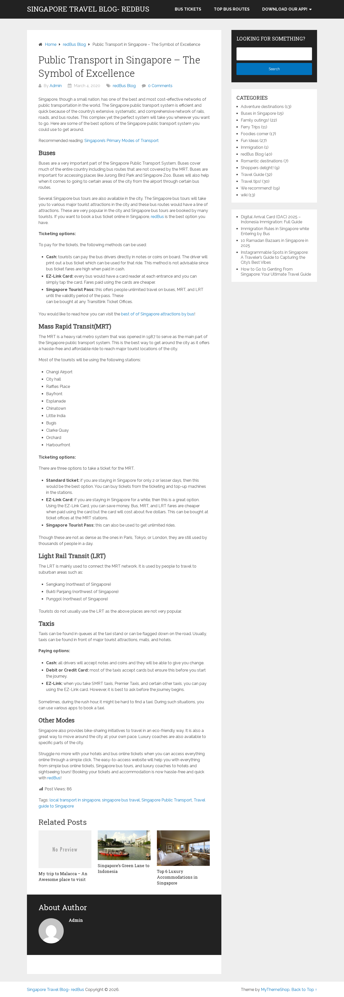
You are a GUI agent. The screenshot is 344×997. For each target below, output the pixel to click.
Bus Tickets (188, 9)
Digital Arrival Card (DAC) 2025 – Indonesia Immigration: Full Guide (271, 219)
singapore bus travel (121, 800)
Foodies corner (254, 133)
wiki (244, 195)
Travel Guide (252, 174)
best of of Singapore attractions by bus (157, 314)
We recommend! (256, 188)
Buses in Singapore (258, 113)
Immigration (252, 147)
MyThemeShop (275, 989)
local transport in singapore (75, 800)
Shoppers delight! (257, 167)
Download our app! (284, 9)
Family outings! (255, 120)
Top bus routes (232, 9)
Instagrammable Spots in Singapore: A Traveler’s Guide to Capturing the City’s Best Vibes (274, 257)
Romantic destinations (262, 161)
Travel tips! (251, 181)
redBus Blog (124, 85)
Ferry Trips (250, 127)
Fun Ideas (250, 140)
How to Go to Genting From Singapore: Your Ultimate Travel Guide (276, 272)
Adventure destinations (262, 106)
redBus (157, 216)
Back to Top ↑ (304, 989)
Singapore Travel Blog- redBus (88, 9)
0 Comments (160, 85)
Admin (56, 85)
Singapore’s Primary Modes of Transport (121, 140)
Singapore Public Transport (167, 800)
